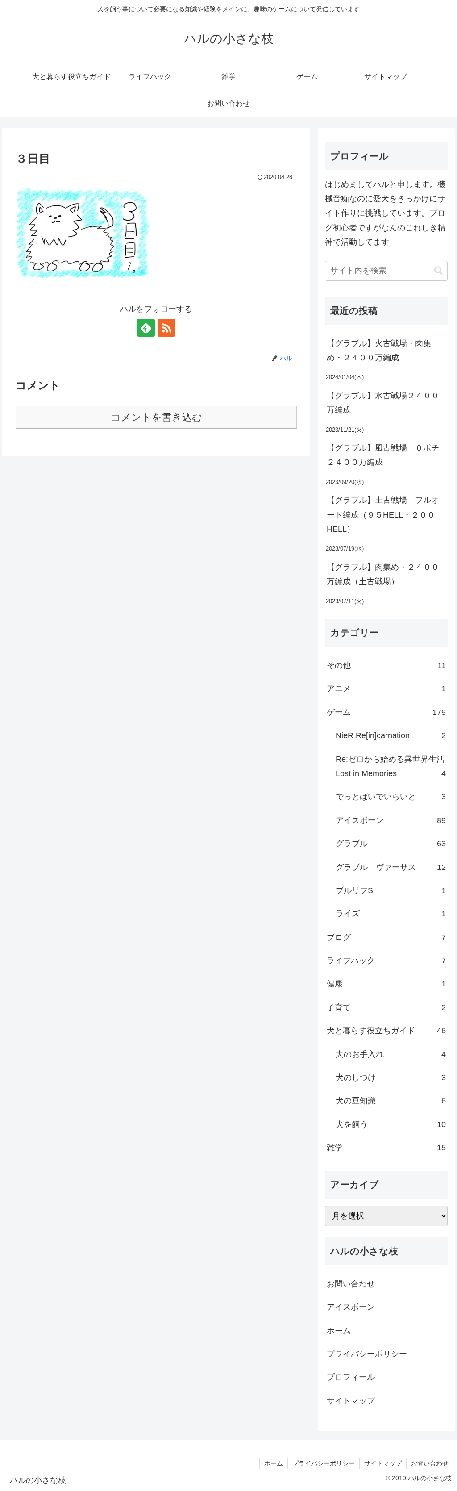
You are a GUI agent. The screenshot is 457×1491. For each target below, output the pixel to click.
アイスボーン (351, 1307)
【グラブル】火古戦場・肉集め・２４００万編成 (379, 350)
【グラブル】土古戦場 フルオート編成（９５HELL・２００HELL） (383, 515)
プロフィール (351, 1377)
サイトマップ (351, 1400)
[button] (438, 270)
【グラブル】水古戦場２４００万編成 (383, 402)
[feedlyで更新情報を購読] (146, 328)
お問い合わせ (351, 1283)
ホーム (339, 1330)
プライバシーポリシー (367, 1353)
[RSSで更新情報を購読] (166, 328)
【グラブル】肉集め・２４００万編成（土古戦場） (383, 574)
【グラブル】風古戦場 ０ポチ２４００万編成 (383, 455)
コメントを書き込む (156, 417)
